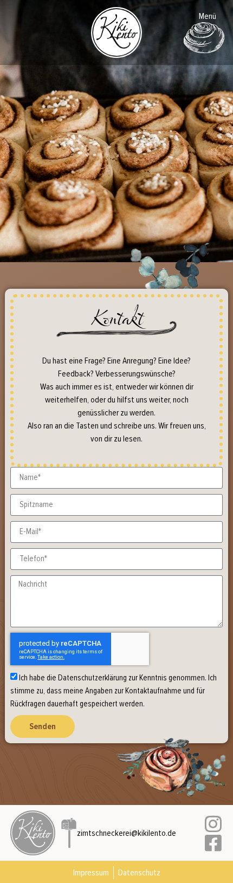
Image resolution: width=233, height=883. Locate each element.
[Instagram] (213, 823)
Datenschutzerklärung (92, 677)
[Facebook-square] (213, 842)
